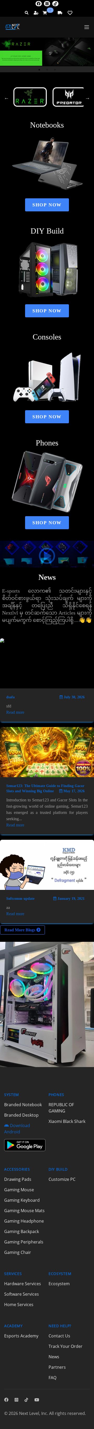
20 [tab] (23, 94)
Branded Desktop (21, 1115)
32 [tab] (47, 100)
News (54, 1357)
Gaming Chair (17, 1252)
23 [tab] (47, 94)
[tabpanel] (47, 52)
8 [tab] (70, 82)
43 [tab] (62, 106)
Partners (57, 1367)
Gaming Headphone (24, 1221)
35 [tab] (70, 100)
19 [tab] (15, 94)
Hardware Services (22, 1284)
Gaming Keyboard (22, 1200)
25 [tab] (62, 94)
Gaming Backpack (21, 1231)
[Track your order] (60, 13)
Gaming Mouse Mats (24, 1210)
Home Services (18, 1304)
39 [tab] (31, 106)
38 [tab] (23, 106)
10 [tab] (15, 88)
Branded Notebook (23, 1105)
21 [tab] (31, 94)
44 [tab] (70, 106)
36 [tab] (78, 100)
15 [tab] (54, 88)
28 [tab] (15, 100)
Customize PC (62, 1179)
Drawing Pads (17, 1179)
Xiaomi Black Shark (67, 1121)
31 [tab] (39, 100)
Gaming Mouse (19, 1190)
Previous (6, 97)
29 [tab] (23, 100)
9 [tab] (78, 82)
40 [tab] (39, 106)
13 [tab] (39, 88)
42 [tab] (54, 106)
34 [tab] (62, 100)
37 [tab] (15, 106)
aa (8, 907)
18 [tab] (78, 88)
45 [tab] (78, 106)
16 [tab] (62, 88)
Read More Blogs (20, 930)
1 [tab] (39, 69)
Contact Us (59, 1336)
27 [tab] (78, 94)
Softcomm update (20, 899)
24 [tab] (54, 94)
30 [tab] (31, 100)
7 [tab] (62, 82)
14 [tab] (47, 88)
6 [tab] (54, 82)
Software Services (21, 1294)
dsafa (10, 697)
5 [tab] (47, 82)
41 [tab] (47, 106)
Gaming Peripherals (23, 1242)
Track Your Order (66, 1346)
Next (87, 97)
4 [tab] (39, 82)
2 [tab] (47, 69)
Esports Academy (21, 1336)
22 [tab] (39, 94)
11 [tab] (23, 88)
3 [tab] (54, 69)
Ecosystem (59, 1284)
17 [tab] (70, 88)
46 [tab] (39, 112)
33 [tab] (54, 100)
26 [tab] (70, 94)
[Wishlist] (70, 12)
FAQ (52, 1377)
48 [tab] (54, 112)
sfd (8, 706)
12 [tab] (31, 88)
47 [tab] (47, 112)
